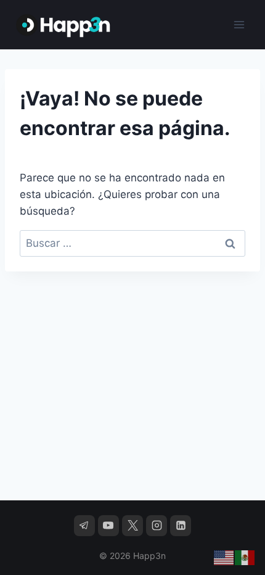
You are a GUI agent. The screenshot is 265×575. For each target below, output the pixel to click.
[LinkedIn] (180, 525)
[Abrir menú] (238, 24)
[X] (132, 525)
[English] (224, 557)
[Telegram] (84, 525)
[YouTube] (108, 525)
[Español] (245, 557)
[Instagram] (156, 525)
